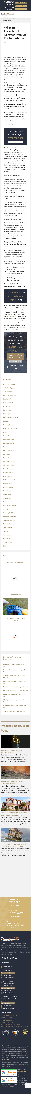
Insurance (6, 447)
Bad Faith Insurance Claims (10, 1024)
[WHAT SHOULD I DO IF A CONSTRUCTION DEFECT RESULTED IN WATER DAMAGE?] (15, 829)
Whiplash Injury (7, 539)
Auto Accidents (7, 392)
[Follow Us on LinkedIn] (5, 958)
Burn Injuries (6, 406)
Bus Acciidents (7, 410)
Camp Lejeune (7, 414)
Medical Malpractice (9, 461)
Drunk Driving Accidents (10, 428)
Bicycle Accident (8, 403)
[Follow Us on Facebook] (2, 958)
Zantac (5, 546)
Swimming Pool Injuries (9, 517)
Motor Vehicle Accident (9, 1016)
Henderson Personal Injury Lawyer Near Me (14, 682)
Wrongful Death (7, 542)
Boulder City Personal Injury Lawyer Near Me (14, 671)
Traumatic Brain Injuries (9, 524)
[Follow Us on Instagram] (13, 958)
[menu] (29, 14)
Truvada (5, 531)
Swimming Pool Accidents (10, 513)
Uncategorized (7, 535)
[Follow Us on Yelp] (8, 958)
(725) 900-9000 (15, 138)
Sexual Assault (7, 498)
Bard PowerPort (7, 399)
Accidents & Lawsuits (9, 384)
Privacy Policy (5, 1059)
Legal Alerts (6, 454)
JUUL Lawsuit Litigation (9, 450)
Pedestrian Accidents (9, 480)
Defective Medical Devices (11, 417)
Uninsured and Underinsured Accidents (14, 1026)
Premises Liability (8, 487)
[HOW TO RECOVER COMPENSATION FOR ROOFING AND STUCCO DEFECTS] (15, 798)
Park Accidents (7, 476)
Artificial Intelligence (8, 388)
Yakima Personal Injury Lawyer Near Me (14, 711)
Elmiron (5, 432)
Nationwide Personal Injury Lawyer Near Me (14, 695)
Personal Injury (7, 484)
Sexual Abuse (7, 495)
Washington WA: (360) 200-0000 (9, 8)
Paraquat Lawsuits (8, 472)
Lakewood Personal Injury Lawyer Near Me (15, 687)
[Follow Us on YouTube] (16, 958)
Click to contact (13, 292)
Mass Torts (6, 458)
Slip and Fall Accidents (9, 506)
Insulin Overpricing (8, 443)
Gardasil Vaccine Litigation (10, 436)
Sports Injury (6, 509)
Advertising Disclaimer (21, 1071)
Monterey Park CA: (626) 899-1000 (9, 2)
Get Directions (15, 905)
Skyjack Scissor (7, 502)
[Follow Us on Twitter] (10, 958)
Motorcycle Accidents (9, 465)
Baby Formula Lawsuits (9, 395)
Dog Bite (5, 421)
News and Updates (8, 469)
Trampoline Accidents (9, 520)
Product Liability (7, 491)
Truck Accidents (7, 528)
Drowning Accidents (9, 425)
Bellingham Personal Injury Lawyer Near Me (14, 665)
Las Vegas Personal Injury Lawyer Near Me (15, 690)
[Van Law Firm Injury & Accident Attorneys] (7, 14)
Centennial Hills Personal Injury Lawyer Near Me (14, 676)
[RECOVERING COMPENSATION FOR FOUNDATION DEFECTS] (15, 767)
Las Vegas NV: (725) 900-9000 (10, 5)
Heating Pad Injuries (9, 439)
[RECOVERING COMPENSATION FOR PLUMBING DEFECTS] (15, 736)
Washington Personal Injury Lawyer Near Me (14, 701)
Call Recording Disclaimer (21, 2)
